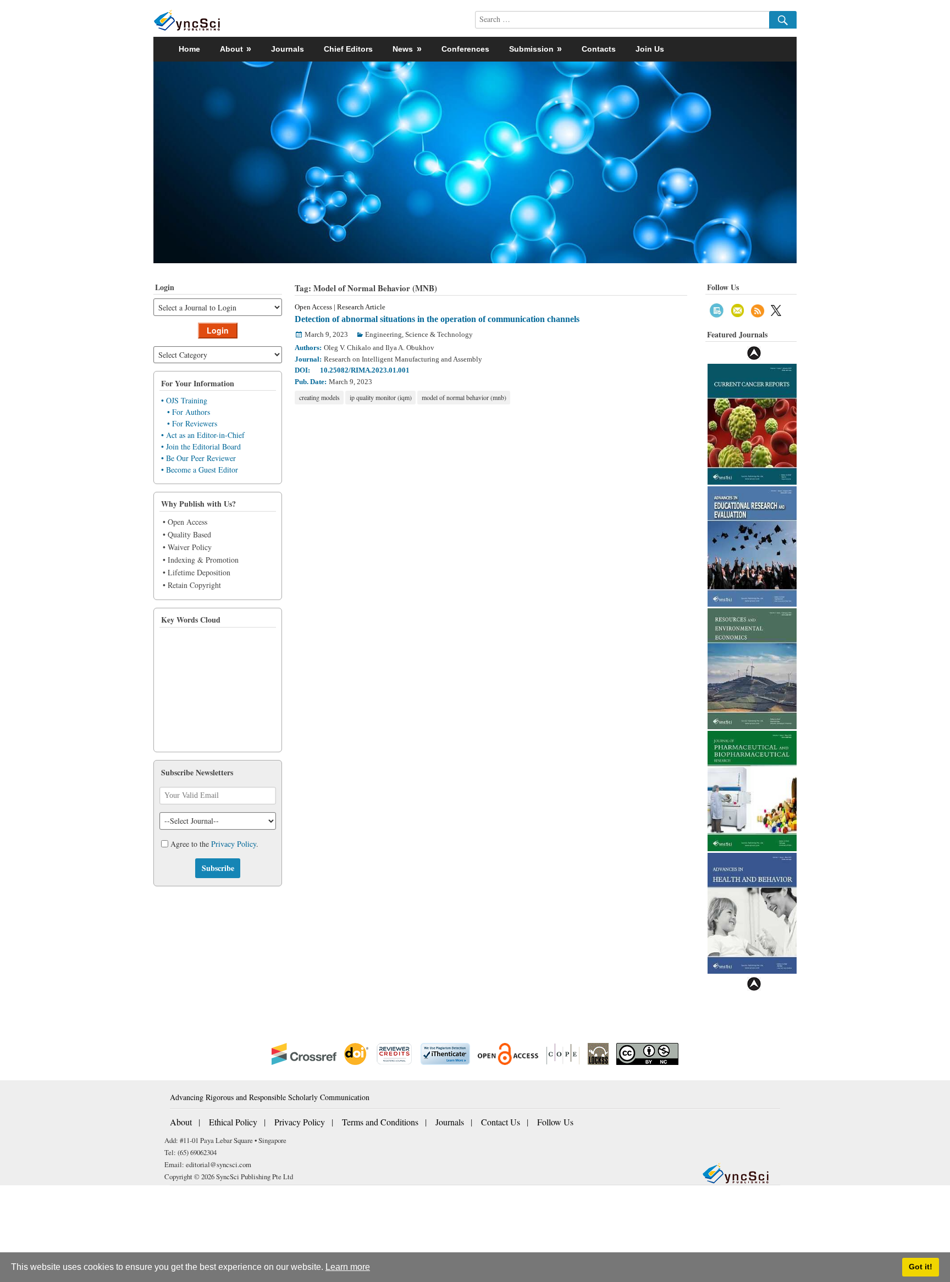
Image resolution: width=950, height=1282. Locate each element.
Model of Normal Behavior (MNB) (464, 397)
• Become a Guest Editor (199, 469)
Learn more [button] (347, 1267)
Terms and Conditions (380, 1122)
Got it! (920, 1266)
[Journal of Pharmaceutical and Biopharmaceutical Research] (752, 790)
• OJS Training (184, 400)
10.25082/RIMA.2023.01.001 (365, 370)
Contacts (599, 49)
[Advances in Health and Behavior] (752, 912)
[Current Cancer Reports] (752, 423)
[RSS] (757, 309)
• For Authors (188, 412)
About (181, 1122)
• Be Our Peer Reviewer (198, 458)
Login (218, 330)
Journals (287, 49)
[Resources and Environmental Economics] (752, 667)
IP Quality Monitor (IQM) (381, 397)
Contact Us (500, 1122)
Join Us (650, 49)
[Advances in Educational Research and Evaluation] (752, 545)
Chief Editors (348, 49)
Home (189, 49)
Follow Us (555, 1122)
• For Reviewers (192, 423)
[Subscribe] (716, 309)
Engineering (383, 334)
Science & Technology (439, 334)
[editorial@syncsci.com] (738, 309)
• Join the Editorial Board (201, 446)
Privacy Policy (233, 844)
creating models (319, 397)
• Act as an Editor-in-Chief (203, 435)
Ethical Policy (233, 1122)
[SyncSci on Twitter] (776, 309)
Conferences (465, 49)
